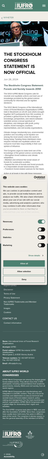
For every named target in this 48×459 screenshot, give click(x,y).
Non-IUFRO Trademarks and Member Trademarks (20, 303)
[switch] (41, 229)
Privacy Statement (12, 297)
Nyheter (9, 17)
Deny (24, 279)
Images (7, 308)
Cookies (7, 312)
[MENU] (43, 6)
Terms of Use (9, 293)
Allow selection (24, 271)
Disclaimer (8, 289)
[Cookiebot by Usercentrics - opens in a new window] (34, 177)
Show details (34, 255)
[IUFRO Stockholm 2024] (24, 5)
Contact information (13, 322)
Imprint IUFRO (10, 285)
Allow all (24, 263)
